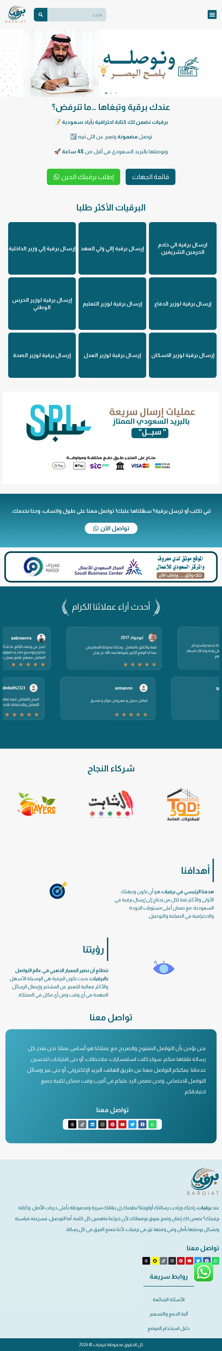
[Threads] (72, 1124)
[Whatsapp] (152, 1124)
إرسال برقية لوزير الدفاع (182, 304)
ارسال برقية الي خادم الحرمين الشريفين (182, 248)
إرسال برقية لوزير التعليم (112, 304)
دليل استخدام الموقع (169, 1328)
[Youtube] (122, 1124)
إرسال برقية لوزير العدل (112, 355)
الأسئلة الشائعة (169, 1299)
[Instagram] (102, 1124)
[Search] (40, 14)
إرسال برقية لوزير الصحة (42, 355)
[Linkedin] (92, 1124)
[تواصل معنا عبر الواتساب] (203, 1280)
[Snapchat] (155, 1261)
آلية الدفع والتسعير (168, 1314)
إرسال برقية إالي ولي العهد (112, 248)
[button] (212, 14)
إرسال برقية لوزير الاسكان (182, 355)
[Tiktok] (82, 1124)
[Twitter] (132, 1124)
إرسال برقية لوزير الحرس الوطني (42, 303)
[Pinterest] (112, 1124)
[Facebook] (142, 1124)
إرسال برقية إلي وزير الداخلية (42, 248)
